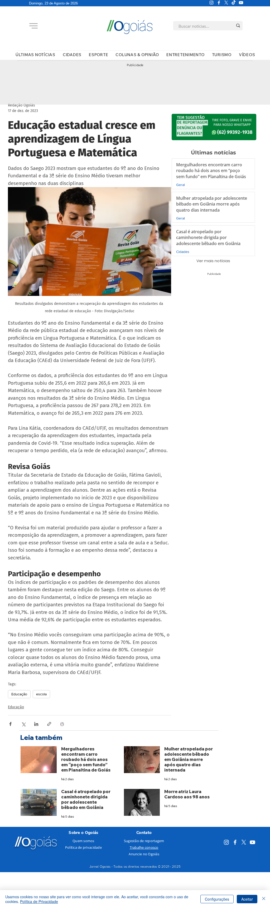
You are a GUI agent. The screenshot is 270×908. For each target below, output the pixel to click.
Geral (180, 185)
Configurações (217, 899)
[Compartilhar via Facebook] (10, 723)
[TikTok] (233, 2)
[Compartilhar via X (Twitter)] (23, 723)
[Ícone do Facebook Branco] (218, 2)
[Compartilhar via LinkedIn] (36, 723)
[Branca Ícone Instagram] (211, 2)
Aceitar (247, 899)
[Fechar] (264, 899)
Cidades (182, 252)
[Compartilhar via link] (49, 723)
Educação (19, 694)
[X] (226, 2)
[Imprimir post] (62, 723)
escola (41, 694)
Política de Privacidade (39, 901)
